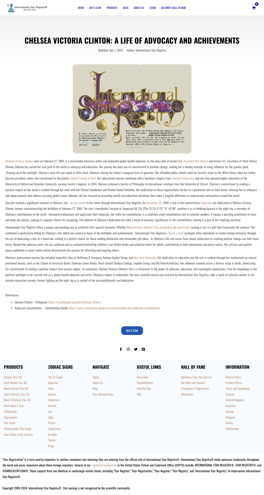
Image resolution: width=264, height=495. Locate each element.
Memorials (187, 394)
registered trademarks (104, 465)
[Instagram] (128, 349)
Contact (230, 394)
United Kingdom (235, 400)
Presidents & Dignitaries (195, 388)
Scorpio (52, 434)
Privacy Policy (234, 382)
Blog (125, 8)
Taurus (51, 440)
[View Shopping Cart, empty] (253, 7)
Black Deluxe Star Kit (16, 388)
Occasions (142, 377)
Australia (231, 405)
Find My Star (144, 388)
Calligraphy (10, 411)
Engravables (10, 417)
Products (112, 8)
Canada (230, 411)
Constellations (145, 382)
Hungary (230, 417)
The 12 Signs (55, 377)
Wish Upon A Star (14, 405)
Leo (50, 411)
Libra (51, 417)
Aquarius (53, 382)
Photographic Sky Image (18, 428)
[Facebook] (121, 349)
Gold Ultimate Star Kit (17, 394)
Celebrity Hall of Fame (173, 8)
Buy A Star (95, 8)
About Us (139, 8)
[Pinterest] (143, 349)
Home (81, 8)
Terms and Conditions (238, 388)
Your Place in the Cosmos (18, 434)
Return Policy (233, 377)
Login (153, 8)
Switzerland (232, 428)
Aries (51, 388)
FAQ (139, 394)
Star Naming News (103, 394)
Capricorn (53, 400)
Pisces (51, 422)
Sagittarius (54, 428)
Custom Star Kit (13, 377)
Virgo (51, 445)
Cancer (52, 394)
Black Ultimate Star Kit (17, 400)
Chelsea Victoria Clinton (19, 161)
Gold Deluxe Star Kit (15, 382)
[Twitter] (136, 349)
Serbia (229, 422)
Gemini (52, 405)
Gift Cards (9, 422)
